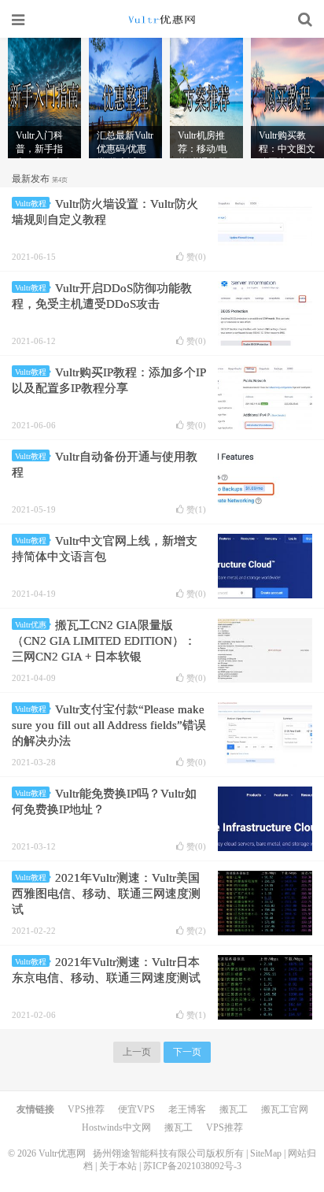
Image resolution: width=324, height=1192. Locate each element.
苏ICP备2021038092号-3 (192, 1166)
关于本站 (118, 1166)
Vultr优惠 (30, 624)
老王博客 (187, 1109)
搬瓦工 (233, 1109)
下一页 (187, 1051)
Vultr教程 (30, 203)
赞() (196, 257)
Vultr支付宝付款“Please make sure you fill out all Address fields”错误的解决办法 (109, 725)
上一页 (137, 1051)
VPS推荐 (86, 1109)
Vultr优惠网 (162, 20)
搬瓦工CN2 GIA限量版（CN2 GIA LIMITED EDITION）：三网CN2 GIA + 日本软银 (104, 641)
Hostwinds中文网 (116, 1127)
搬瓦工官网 (284, 1109)
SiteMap (266, 1153)
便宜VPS (136, 1109)
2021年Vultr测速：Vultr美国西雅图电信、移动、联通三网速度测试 (106, 894)
